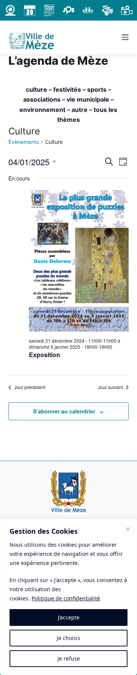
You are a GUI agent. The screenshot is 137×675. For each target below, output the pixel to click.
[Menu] (125, 37)
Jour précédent (29, 387)
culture (36, 89)
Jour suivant (110, 387)
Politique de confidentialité (66, 598)
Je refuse (68, 658)
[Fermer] (127, 529)
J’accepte (69, 617)
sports (97, 89)
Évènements (23, 142)
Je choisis (68, 637)
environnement (42, 109)
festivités (67, 89)
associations (42, 99)
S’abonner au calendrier (64, 411)
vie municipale (88, 99)
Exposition (44, 354)
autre (80, 109)
